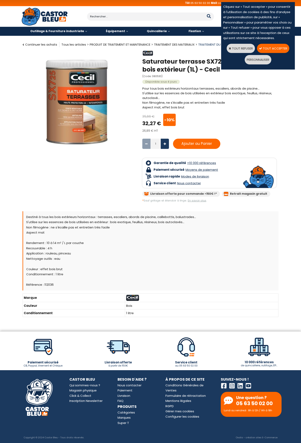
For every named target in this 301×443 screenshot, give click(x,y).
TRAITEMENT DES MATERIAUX (174, 44)
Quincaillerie (157, 31)
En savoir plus (197, 200)
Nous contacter (129, 385)
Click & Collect (80, 396)
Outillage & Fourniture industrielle (57, 31)
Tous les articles (73, 44)
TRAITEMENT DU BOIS (213, 44)
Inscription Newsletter (86, 401)
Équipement (115, 31)
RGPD (169, 406)
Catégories (126, 412)
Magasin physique (83, 390)
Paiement (125, 390)
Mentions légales (178, 401)
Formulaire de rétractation (185, 396)
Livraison (124, 396)
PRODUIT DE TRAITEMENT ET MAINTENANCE (120, 44)
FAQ (120, 401)
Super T (123, 423)
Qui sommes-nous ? (84, 385)
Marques (124, 417)
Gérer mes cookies (179, 411)
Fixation (195, 31)
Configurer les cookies (182, 416)
